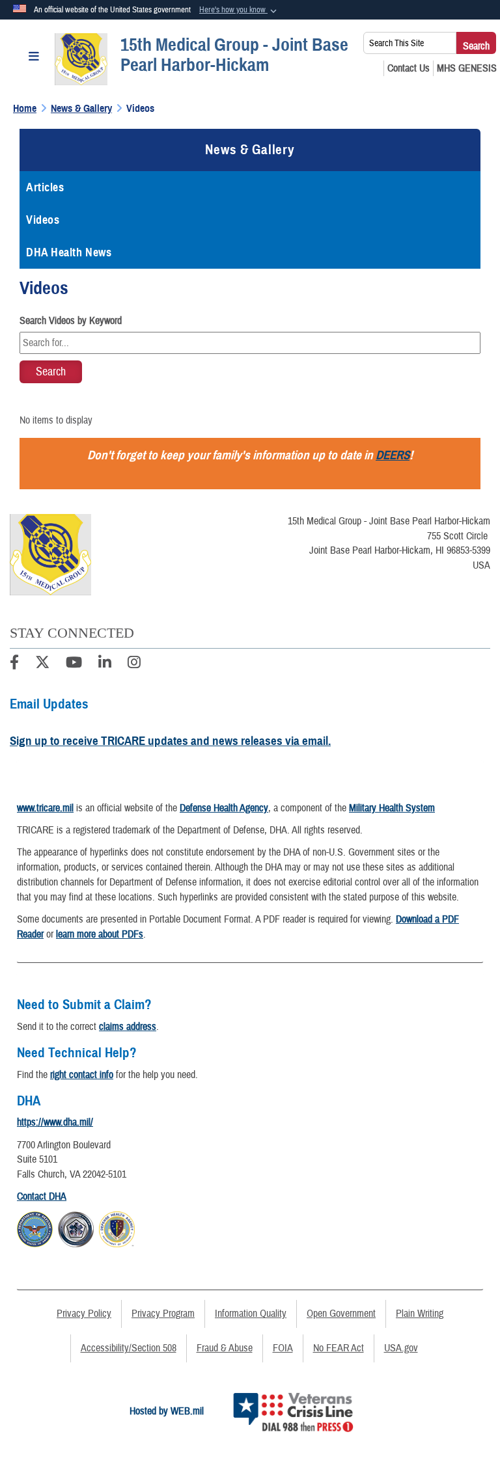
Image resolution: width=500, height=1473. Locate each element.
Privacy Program (163, 1313)
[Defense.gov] (35, 1227)
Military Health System (392, 808)
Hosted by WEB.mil (167, 1411)
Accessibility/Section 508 (128, 1348)
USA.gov (401, 1348)
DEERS (393, 455)
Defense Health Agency (224, 808)
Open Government (341, 1313)
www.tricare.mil (45, 808)
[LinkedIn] (104, 664)
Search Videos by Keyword (71, 320)
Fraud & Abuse (225, 1348)
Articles (45, 187)
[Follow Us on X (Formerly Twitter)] (42, 664)
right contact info (81, 1074)
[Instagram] (134, 664)
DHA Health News (68, 252)
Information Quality (250, 1313)
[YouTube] (74, 664)
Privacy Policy (84, 1313)
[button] (239, 10)
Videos (42, 220)
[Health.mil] (76, 1227)
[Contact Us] (408, 68)
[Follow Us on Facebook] (14, 664)
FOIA (283, 1348)
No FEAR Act (338, 1348)
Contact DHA (41, 1196)
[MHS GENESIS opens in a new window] (467, 68)
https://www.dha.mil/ (55, 1122)
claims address (127, 1026)
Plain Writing (419, 1313)
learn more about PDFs (99, 934)
